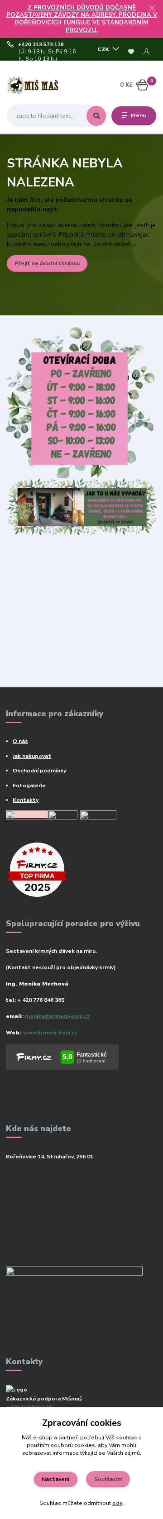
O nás (20, 741)
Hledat (96, 116)
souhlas (126, 1437)
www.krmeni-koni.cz (50, 1032)
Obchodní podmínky (39, 770)
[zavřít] (151, 9)
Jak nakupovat (32, 756)
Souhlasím (108, 1479)
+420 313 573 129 (41, 45)
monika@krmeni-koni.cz (57, 1016)
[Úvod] (33, 85)
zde (117, 1503)
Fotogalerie (29, 785)
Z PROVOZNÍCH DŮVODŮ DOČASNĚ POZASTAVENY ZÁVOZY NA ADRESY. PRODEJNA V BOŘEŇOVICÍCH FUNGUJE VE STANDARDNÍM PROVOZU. (81, 19)
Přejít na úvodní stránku (47, 263)
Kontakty (25, 800)
